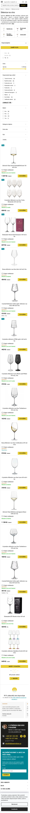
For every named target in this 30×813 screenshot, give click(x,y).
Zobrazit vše (7, 102)
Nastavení (14, 804)
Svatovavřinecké (10, 90)
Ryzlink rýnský (9, 80)
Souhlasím (14, 809)
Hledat (23, 5)
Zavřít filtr (14, 47)
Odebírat (6, 775)
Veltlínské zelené (10, 99)
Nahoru (15, 678)
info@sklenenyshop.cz (13, 743)
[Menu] (2, 2)
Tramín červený (10, 78)
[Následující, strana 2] (14, 670)
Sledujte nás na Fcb (21, 736)
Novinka (7, 55)
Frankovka (8, 87)
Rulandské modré (10, 85)
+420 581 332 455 (11, 736)
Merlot (7, 94)
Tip (6, 57)
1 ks (6, 118)
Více (13, 23)
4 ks (6, 113)
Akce (7, 53)
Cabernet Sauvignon (10, 92)
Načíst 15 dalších (14, 666)
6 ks (7, 111)
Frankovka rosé (9, 83)
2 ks (7, 116)
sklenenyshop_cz (24, 736)
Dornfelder (8, 97)
